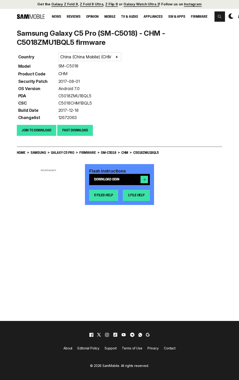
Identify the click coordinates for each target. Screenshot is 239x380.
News (56, 17)
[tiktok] (115, 334)
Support (111, 348)
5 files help (103, 195)
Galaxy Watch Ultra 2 (141, 4)
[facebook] (91, 334)
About (67, 348)
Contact (170, 348)
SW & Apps (176, 17)
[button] (219, 16)
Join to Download (36, 130)
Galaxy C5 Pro (62, 153)
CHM (63, 73)
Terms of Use (132, 348)
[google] (148, 334)
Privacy (153, 348)
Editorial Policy (88, 348)
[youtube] (123, 334)
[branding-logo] (31, 16)
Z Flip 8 (111, 4)
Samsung (38, 153)
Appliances (153, 17)
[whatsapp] (140, 334)
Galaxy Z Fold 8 (64, 4)
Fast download (75, 130)
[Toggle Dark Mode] (230, 16)
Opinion (92, 17)
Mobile (110, 17)
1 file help (136, 195)
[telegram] (132, 334)
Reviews (74, 17)
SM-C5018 (68, 65)
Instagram (193, 4)
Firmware (199, 17)
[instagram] (107, 334)
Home (21, 153)
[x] (99, 334)
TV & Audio (129, 17)
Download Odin (106, 179)
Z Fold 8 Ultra (91, 4)
